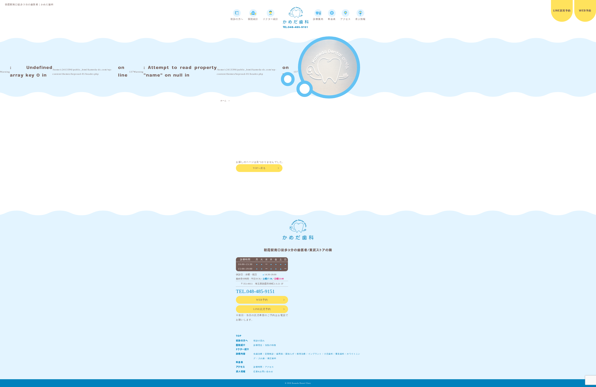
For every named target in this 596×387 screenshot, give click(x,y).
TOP (238, 336)
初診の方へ (242, 341)
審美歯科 (339, 354)
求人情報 (241, 372)
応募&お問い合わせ (263, 371)
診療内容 (241, 354)
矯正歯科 (271, 358)
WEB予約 (585, 11)
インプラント (315, 354)
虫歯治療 (257, 354)
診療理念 (257, 345)
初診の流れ (259, 340)
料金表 (239, 362)
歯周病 (279, 354)
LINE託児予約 (562, 11)
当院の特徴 (270, 345)
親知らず (289, 354)
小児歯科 (328, 354)
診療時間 (257, 367)
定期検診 (269, 354)
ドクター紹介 (242, 349)
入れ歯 (261, 358)
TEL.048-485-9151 (295, 27)
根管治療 (301, 354)
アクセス (240, 367)
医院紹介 (241, 345)
